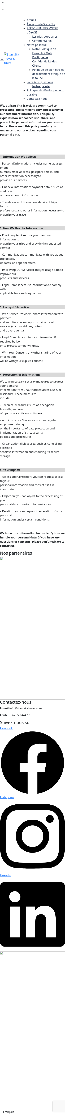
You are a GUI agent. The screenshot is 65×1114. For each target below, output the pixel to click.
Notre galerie (41, 86)
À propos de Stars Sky (41, 24)
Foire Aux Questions (40, 82)
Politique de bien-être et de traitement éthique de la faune (48, 74)
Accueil (31, 20)
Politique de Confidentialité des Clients (44, 61)
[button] (32, 1112)
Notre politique (37, 45)
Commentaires (42, 41)
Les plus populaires (45, 36)
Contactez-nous (37, 99)
